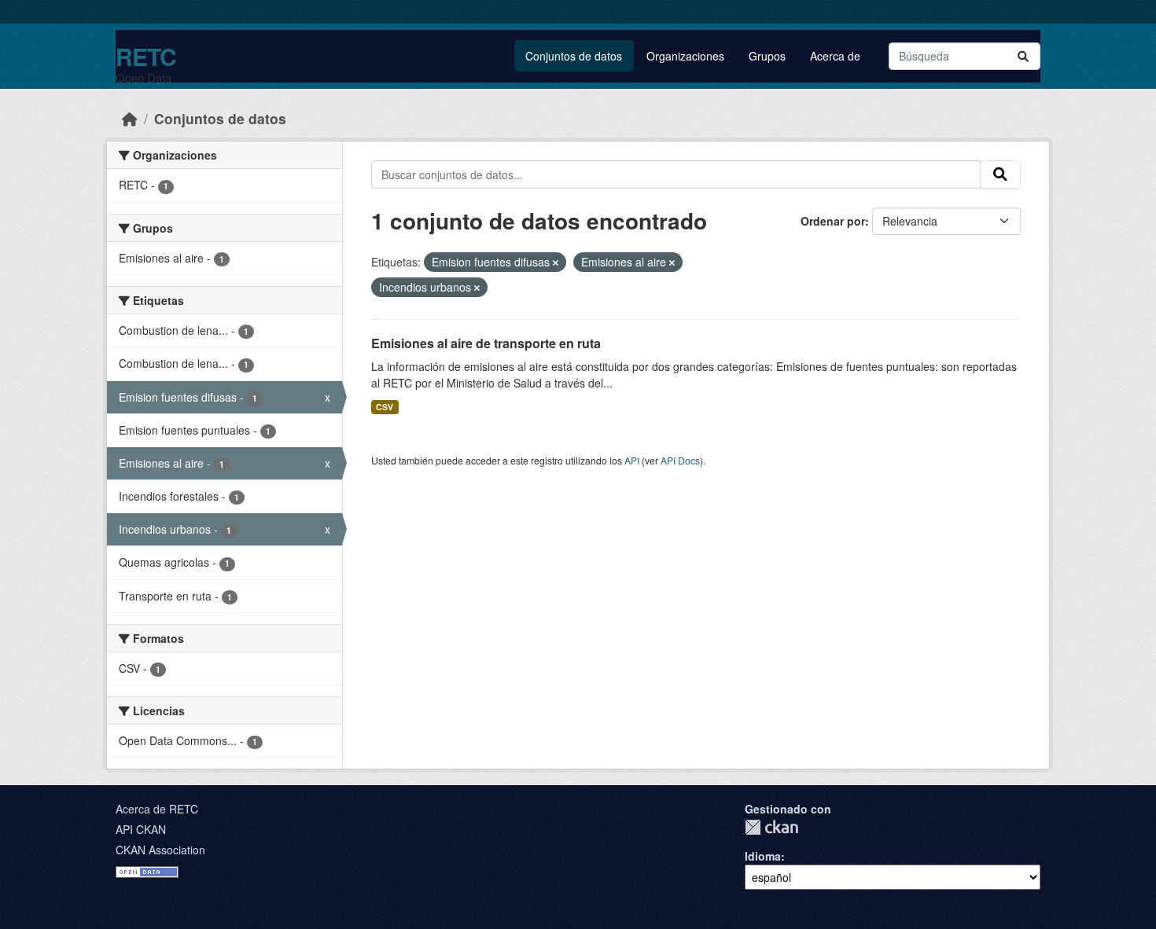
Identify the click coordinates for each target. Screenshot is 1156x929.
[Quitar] (555, 262)
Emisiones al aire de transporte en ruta (486, 343)
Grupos (767, 56)
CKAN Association (160, 849)
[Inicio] (130, 118)
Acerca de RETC (157, 809)
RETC (146, 56)
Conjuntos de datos (573, 56)
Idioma (763, 856)
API (631, 460)
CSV (384, 407)
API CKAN (141, 829)
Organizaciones (685, 56)
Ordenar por (833, 221)
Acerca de (835, 56)
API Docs (680, 460)
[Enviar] (1023, 56)
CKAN (771, 827)
